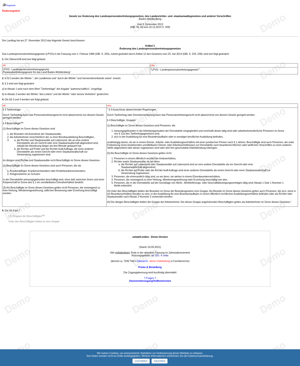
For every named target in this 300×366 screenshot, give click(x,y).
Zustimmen (141, 361)
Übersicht (142, 261)
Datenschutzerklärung (200, 356)
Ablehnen (159, 361)
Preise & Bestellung (150, 267)
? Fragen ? (150, 278)
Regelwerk (11, 5)
